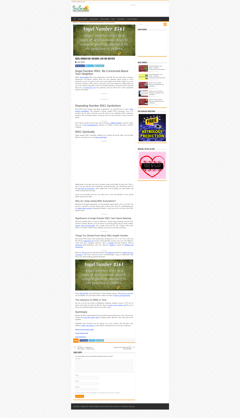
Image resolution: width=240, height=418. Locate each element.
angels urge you (90, 87)
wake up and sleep (101, 137)
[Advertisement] (152, 43)
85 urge (84, 252)
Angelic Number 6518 (81, 333)
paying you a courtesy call (117, 305)
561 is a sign (126, 293)
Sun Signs (76, 406)
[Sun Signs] (80, 8)
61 (96, 254)
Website (77, 387)
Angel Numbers (94, 19)
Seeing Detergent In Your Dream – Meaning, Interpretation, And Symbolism (157, 76)
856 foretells (84, 293)
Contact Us (117, 406)
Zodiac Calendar (104, 19)
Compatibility (120, 19)
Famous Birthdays (132, 19)
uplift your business (88, 325)
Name (77, 375)
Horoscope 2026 (82, 19)
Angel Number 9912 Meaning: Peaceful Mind (122, 347)
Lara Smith (81, 62)
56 (107, 252)
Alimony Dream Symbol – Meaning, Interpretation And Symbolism (156, 101)
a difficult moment (115, 123)
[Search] (165, 24)
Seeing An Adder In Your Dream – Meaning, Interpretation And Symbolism (157, 67)
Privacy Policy (109, 406)
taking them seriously (85, 208)
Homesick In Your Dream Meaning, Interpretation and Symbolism (156, 92)
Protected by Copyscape (127, 406)
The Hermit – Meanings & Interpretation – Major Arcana (85, 347)
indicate (111, 252)
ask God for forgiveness (86, 188)
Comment (78, 358)
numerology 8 (88, 241)
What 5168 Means (80, 337)
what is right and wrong (122, 295)
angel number (84, 77)
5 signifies (110, 243)
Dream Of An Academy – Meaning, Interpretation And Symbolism (156, 84)
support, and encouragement (85, 225)
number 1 (112, 245)
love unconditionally (91, 125)
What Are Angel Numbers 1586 (84, 329)
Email (77, 381)
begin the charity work (91, 317)
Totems (113, 19)
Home (74, 19)
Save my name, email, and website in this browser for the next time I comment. (98, 392)
